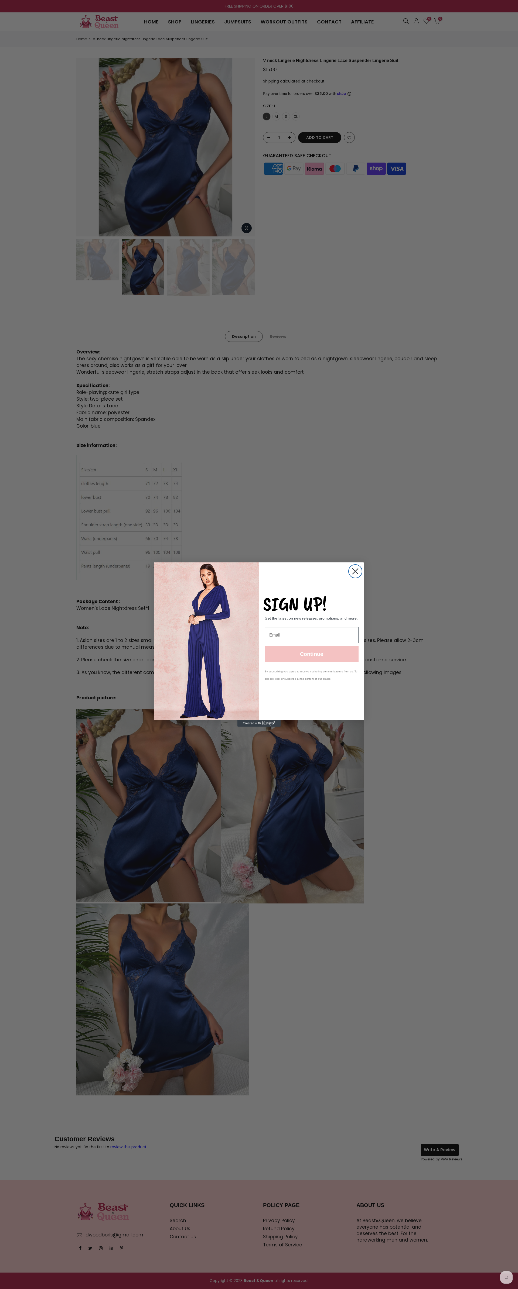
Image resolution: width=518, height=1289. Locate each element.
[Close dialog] (355, 571)
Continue (311, 654)
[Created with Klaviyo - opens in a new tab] (259, 723)
